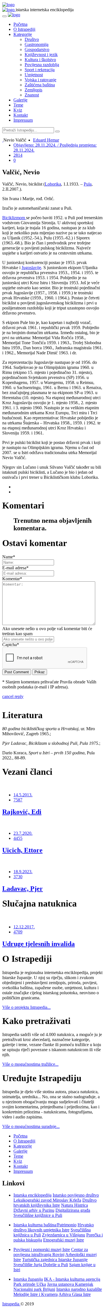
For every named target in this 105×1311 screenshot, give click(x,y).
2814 (17, 155)
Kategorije (22, 34)
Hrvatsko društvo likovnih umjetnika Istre (53, 1227)
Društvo (32, 39)
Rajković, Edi (21, 811)
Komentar (12, 578)
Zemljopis (33, 89)
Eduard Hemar (46, 140)
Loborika (53, 184)
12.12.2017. (24, 926)
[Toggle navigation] (4, 16)
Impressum (23, 120)
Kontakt (20, 115)
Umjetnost (34, 74)
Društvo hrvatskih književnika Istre (55, 1203)
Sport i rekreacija (40, 69)
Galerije (20, 100)
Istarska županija (28, 1279)
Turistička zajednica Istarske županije (55, 1259)
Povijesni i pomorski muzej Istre (41, 1249)
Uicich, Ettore (22, 850)
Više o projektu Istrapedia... (26, 1007)
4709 (17, 932)
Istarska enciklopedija (32, 1195)
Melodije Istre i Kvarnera (35, 1294)
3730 (17, 876)
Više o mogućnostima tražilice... (30, 1064)
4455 (17, 838)
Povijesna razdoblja (42, 64)
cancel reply (13, 696)
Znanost (32, 95)
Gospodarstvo (37, 49)
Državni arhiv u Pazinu (33, 1210)
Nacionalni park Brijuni (34, 1289)
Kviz (17, 110)
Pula (88, 184)
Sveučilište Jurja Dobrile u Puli (40, 1264)
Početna (20, 24)
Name (8, 556)
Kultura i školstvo (40, 59)
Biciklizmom (14, 217)
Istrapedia (11, 1303)
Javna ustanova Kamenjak (70, 1284)
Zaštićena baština (40, 84)
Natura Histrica (74, 1205)
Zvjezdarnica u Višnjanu (63, 1235)
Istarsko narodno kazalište (79, 1289)
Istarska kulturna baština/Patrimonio (44, 1224)
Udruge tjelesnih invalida (38, 943)
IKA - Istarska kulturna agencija (72, 1279)
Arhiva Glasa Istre (75, 1294)
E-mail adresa (15, 567)
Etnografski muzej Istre (63, 1240)
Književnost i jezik (41, 54)
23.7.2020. (22, 833)
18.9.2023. (22, 871)
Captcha (10, 644)
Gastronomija (36, 44)
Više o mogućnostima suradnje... (31, 1126)
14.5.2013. (22, 794)
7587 (17, 799)
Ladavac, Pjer (22, 888)
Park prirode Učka (29, 1284)
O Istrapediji (24, 29)
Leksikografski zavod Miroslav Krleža (47, 1200)
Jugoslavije (31, 267)
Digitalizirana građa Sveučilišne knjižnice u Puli (51, 1213)
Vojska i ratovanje (40, 79)
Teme (18, 105)
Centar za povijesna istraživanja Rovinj (50, 1252)
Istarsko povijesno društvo (76, 1195)
